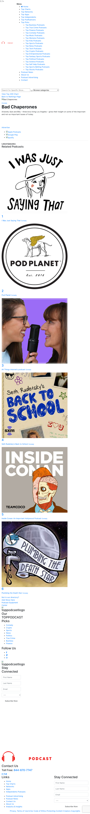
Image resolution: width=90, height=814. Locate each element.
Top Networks (27, 12)
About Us (25, 75)
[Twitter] (45, 123)
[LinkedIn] (45, 121)
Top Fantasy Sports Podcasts (37, 56)
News (8, 633)
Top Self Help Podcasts (35, 64)
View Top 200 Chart (10, 94)
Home (8, 781)
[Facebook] (45, 118)
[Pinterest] (45, 125)
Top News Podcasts (33, 46)
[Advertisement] (45, 727)
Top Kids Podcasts (33, 41)
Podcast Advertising (29, 77)
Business (9, 641)
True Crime (10, 638)
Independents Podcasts (15, 792)
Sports (9, 630)
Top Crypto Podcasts (34, 51)
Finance (9, 643)
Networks (10, 786)
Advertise (6, 127)
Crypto (9, 628)
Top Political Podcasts (34, 59)
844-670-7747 (23, 770)
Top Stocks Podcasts (34, 69)
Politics (9, 635)
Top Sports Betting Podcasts (37, 67)
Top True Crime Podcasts (36, 27)
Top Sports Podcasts (34, 43)
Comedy (9, 625)
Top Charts (25, 9)
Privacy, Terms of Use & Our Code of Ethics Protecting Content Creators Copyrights (45, 811)
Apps (8, 789)
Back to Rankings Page (11, 97)
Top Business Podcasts (35, 25)
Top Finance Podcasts (34, 30)
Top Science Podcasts (34, 62)
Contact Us (10, 801)
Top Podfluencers (28, 20)
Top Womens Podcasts (34, 38)
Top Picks (25, 22)
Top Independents (28, 17)
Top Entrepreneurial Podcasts (37, 54)
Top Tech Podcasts (33, 48)
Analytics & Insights (14, 806)
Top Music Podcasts (33, 35)
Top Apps (25, 14)
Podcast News (27, 72)
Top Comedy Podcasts (34, 33)
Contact (24, 80)
